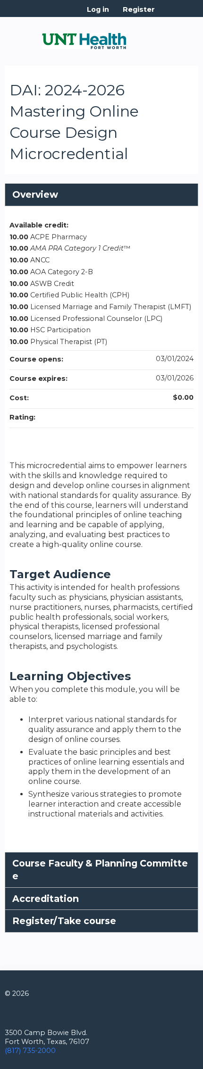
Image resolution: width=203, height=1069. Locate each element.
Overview (35, 194)
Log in (98, 9)
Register (139, 9)
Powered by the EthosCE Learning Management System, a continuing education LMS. (164, 1062)
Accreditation (45, 898)
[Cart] (166, 14)
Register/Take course (64, 920)
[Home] (84, 37)
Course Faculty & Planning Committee (100, 870)
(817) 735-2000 (30, 1050)
